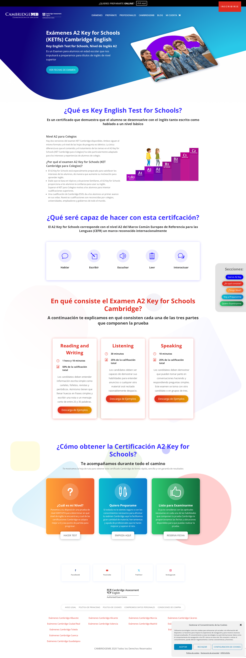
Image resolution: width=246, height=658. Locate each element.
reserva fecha (176, 535)
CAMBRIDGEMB (146, 15)
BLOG (160, 15)
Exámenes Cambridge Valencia (103, 623)
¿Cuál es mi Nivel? (70, 505)
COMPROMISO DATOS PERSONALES (139, 607)
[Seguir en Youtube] (107, 570)
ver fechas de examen (62, 69)
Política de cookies (192, 653)
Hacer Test (70, 535)
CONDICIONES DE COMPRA (169, 607)
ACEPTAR (183, 647)
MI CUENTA (171, 15)
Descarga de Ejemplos (74, 410)
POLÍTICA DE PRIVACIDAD (89, 607)
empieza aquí (123, 535)
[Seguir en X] (139, 570)
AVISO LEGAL (225, 653)
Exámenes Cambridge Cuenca (63, 635)
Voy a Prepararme (232, 296)
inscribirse (230, 6)
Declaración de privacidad (210, 653)
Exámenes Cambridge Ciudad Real (63, 623)
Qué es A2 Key (234, 277)
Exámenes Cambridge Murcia (143, 618)
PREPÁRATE (111, 15)
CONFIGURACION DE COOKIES (227, 647)
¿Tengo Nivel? (234, 290)
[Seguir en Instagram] (170, 570)
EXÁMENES (97, 15)
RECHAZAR (202, 647)
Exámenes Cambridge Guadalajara (63, 641)
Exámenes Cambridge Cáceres (182, 618)
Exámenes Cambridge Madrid (143, 623)
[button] (240, 625)
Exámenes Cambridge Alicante (103, 618)
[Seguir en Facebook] (75, 570)
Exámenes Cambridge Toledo (64, 629)
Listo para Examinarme (176, 505)
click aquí (141, 3)
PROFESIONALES (128, 15)
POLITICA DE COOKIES (112, 607)
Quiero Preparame (123, 505)
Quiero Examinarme (231, 303)
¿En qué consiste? (232, 283)
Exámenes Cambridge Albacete (64, 618)
